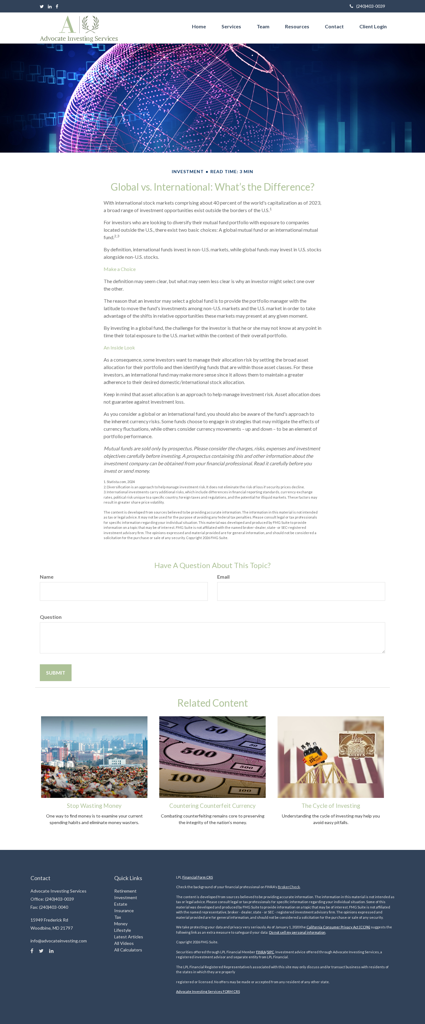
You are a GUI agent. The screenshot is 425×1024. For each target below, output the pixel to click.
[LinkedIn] (50, 6)
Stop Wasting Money (94, 805)
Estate (120, 904)
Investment (125, 897)
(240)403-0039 (370, 6)
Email (223, 577)
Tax (117, 917)
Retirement (125, 891)
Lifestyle (122, 930)
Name (47, 577)
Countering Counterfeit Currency (212, 805)
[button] (231, 26)
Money (121, 923)
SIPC (270, 952)
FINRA (261, 952)
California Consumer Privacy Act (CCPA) (338, 927)
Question (51, 617)
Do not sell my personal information (297, 932)
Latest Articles (128, 936)
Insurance (124, 910)
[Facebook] (57, 6)
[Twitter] (42, 6)
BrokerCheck (289, 887)
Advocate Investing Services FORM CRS (208, 991)
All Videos (124, 943)
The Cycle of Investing (330, 805)
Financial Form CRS (197, 877)
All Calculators (128, 949)
